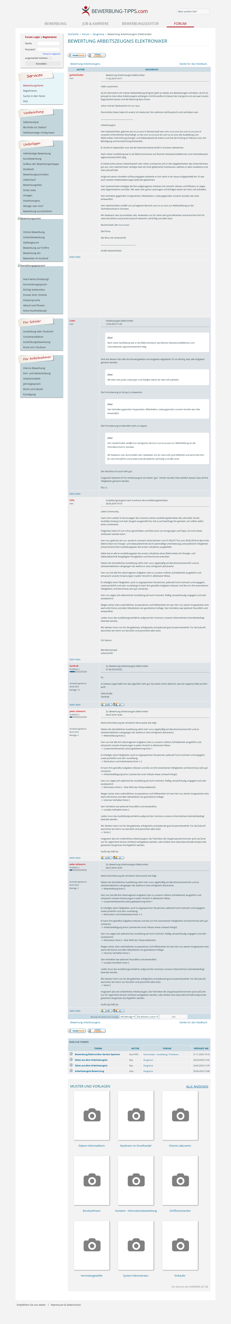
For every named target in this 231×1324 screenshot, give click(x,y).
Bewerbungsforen (33, 85)
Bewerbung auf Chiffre (36, 247)
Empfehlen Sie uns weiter (31, 1304)
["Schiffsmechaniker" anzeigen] (180, 1204)
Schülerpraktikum (33, 336)
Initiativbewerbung (34, 237)
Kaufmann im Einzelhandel (135, 1145)
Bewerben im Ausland (35, 258)
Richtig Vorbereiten (34, 289)
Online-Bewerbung (34, 232)
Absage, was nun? (33, 206)
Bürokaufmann (91, 1210)
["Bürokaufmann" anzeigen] (91, 1204)
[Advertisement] (139, 288)
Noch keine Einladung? (36, 279)
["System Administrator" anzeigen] (136, 1269)
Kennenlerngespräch (35, 284)
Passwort (30, 49)
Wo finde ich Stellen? (35, 127)
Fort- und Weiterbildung (37, 373)
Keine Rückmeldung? (35, 310)
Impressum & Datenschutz (66, 1304)
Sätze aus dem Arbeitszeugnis (91, 1059)
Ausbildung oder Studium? (38, 331)
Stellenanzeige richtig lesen (38, 132)
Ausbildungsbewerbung (36, 342)
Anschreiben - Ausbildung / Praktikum (161, 1054)
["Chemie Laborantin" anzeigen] (180, 1139)
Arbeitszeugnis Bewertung (89, 1071)
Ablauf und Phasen (34, 305)
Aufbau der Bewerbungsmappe (41, 164)
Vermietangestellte (91, 1275)
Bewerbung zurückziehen (37, 211)
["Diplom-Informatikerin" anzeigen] (91, 1139)
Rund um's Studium (34, 347)
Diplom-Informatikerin (92, 1145)
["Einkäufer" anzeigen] (180, 1269)
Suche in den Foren (34, 96)
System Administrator (135, 1275)
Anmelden (41, 63)
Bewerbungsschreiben (36, 174)
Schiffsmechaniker (180, 1210)
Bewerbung (55, 23)
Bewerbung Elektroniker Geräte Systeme (97, 1054)
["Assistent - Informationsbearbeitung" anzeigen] (136, 1204)
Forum (180, 23)
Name (28, 43)
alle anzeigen (197, 1086)
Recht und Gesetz (33, 389)
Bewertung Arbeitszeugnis (85, 63)
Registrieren (50, 37)
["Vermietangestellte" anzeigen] (91, 1269)
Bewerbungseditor (140, 23)
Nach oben (75, 256)
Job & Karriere (95, 23)
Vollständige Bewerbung (37, 153)
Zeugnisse (148, 1060)
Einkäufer (180, 1275)
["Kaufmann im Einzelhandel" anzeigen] (136, 1139)
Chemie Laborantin (180, 1145)
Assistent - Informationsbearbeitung (136, 1210)
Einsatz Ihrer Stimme (35, 294)
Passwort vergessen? (52, 54)
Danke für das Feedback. (193, 63)
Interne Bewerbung (34, 368)
